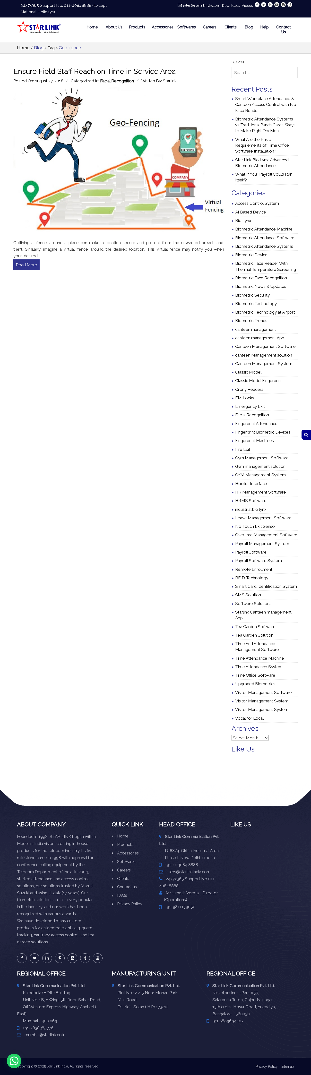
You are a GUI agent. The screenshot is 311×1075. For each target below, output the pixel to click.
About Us (114, 27)
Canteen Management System (263, 363)
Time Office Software (255, 675)
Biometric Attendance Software (264, 237)
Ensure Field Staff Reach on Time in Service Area (94, 71)
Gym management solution (260, 466)
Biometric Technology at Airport (265, 312)
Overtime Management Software (266, 534)
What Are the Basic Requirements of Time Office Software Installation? (262, 145)
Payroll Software (251, 552)
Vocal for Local (249, 718)
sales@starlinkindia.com (201, 5)
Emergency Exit (250, 406)
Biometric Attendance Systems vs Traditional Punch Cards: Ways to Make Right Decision (265, 125)
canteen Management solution (263, 355)
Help (264, 27)
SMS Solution (248, 594)
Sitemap (287, 1066)
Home (92, 27)
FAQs (122, 895)
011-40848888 (77, 5)
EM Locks (244, 397)
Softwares (186, 27)
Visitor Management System (261, 701)
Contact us (127, 887)
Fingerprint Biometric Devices (262, 432)
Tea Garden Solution (254, 635)
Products (137, 27)
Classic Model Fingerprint (258, 380)
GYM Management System (260, 474)
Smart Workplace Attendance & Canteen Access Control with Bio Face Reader (265, 104)
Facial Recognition (117, 80)
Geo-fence (70, 47)
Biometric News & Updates (260, 286)
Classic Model (248, 372)
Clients (231, 27)
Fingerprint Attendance (256, 423)
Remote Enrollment (253, 569)
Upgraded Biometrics (255, 683)
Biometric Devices (252, 254)
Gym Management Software (262, 457)
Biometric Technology (256, 303)
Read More (26, 264)
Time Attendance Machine (259, 658)
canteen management (255, 329)
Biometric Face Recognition (261, 277)
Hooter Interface (251, 483)
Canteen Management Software (265, 346)
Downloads (231, 6)
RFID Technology (251, 577)
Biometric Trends (251, 320)
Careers (209, 27)
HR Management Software (260, 492)
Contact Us (283, 29)
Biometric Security (252, 295)
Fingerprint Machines (254, 440)
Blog (249, 27)
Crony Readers (249, 389)
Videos (247, 6)
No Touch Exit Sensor (255, 526)
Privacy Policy (129, 904)
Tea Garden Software (255, 626)
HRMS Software (251, 500)
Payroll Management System (262, 543)
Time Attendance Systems (260, 666)
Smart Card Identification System (266, 586)
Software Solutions (253, 603)
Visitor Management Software (263, 692)
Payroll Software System (258, 560)
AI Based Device (250, 212)
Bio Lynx (243, 220)
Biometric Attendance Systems (264, 246)
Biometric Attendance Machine (264, 229)
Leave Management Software (263, 517)
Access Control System (257, 203)
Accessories (161, 27)
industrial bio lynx (251, 509)
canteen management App (259, 337)
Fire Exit (242, 449)
